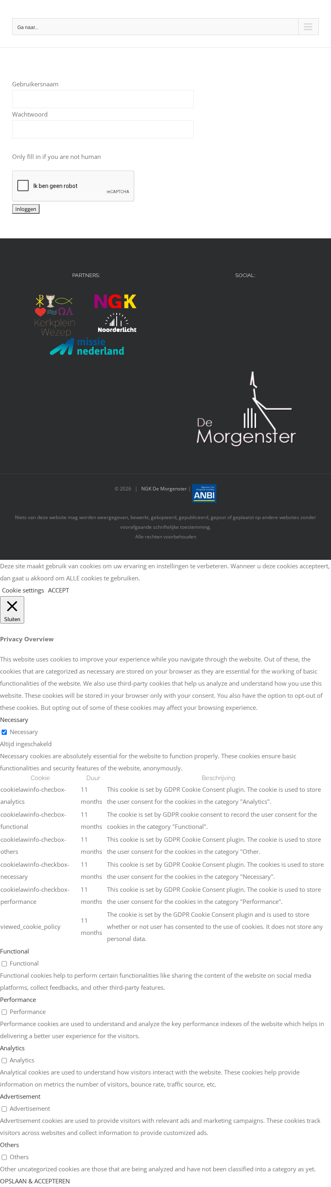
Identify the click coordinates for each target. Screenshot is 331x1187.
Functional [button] (14, 951)
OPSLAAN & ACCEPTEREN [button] (35, 1181)
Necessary (24, 732)
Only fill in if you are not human (56, 156)
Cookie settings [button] (23, 590)
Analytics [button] (12, 1048)
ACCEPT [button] (58, 590)
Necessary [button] (14, 720)
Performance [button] (18, 999)
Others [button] (9, 1145)
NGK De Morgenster (164, 488)
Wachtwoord (30, 114)
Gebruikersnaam (35, 84)
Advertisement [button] (20, 1096)
